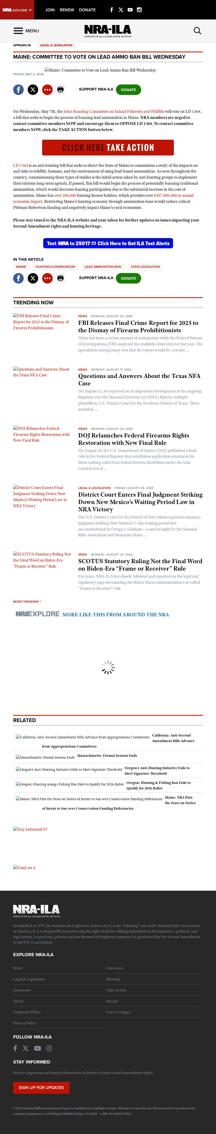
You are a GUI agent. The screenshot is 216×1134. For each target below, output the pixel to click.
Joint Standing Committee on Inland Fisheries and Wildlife (113, 111)
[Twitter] (121, 3)
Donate (112, 1001)
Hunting (113, 979)
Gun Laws (114, 968)
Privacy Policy (24, 1023)
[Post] (33, 86)
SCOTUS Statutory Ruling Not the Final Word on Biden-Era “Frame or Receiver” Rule (140, 564)
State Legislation (145, 267)
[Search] (197, 31)
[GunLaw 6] (24, 867)
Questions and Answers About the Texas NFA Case (139, 379)
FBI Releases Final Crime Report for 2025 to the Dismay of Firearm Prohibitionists (138, 326)
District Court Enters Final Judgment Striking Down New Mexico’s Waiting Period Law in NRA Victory (140, 502)
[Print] (60, 93)
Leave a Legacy (118, 1012)
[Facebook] (111, 3)
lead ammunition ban (103, 267)
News (82, 316)
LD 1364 (20, 165)
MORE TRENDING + (27, 601)
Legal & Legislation (56, 45)
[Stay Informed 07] (30, 829)
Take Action (116, 990)
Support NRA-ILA (96, 89)
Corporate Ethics (27, 1012)
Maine (21, 267)
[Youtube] (130, 3)
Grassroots (22, 990)
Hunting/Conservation (55, 267)
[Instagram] (139, 3)
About (18, 1001)
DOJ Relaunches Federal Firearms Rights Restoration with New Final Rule (133, 439)
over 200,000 (65, 195)
